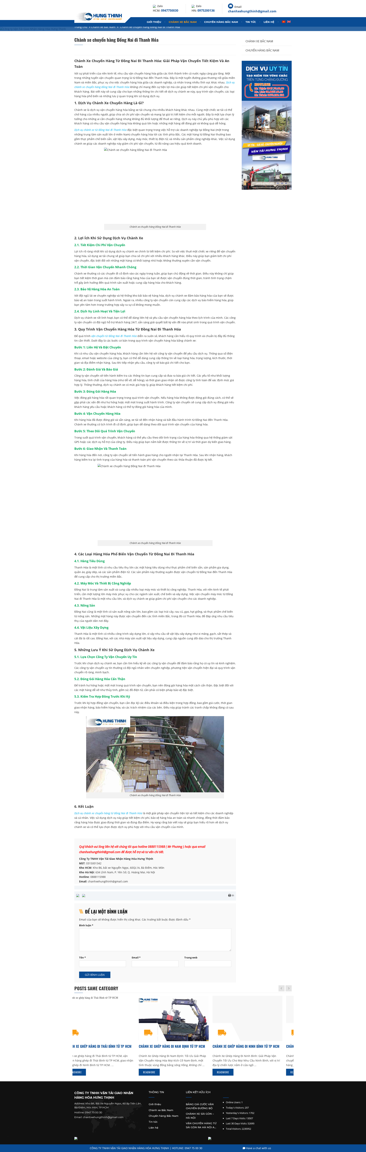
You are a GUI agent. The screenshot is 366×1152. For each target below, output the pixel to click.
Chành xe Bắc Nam (183, 21)
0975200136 (206, 10)
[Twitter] (229, 1093)
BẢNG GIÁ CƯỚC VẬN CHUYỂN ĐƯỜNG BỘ (200, 1106)
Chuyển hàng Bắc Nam (221, 21)
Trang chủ (80, 27)
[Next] (289, 988)
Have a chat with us (258, 1148)
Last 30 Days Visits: (236, 1123)
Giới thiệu (154, 21)
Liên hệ (269, 21)
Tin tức (251, 21)
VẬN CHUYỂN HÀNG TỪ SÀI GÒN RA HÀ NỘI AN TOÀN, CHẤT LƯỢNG (201, 1125)
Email (136, 957)
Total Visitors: (233, 1128)
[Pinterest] (239, 1093)
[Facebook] (224, 1093)
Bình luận (86, 925)
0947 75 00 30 (93, 1112)
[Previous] (282, 988)
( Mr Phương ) (174, 847)
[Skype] (234, 1093)
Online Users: (233, 1102)
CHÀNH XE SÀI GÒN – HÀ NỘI (200, 1115)
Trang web (190, 957)
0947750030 (169, 10)
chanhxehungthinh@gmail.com (252, 11)
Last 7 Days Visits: (236, 1118)
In (232, 895)
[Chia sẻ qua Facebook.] (77, 895)
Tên (82, 957)
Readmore (85, 1072)
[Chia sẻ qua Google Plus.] (83, 895)
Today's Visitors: (235, 1107)
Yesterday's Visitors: (237, 1113)
